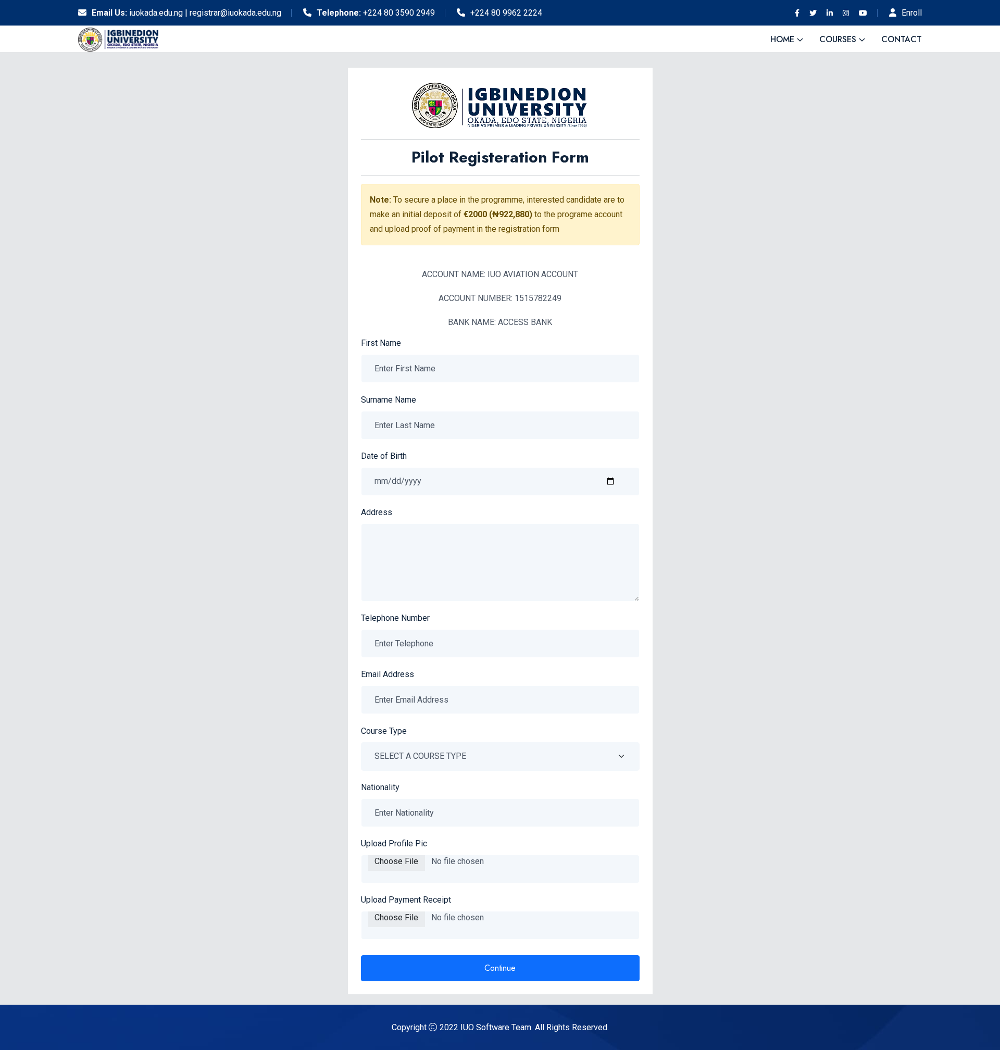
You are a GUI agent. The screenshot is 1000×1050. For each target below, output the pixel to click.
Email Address (387, 674)
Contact (901, 39)
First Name (381, 343)
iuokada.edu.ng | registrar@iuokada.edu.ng (205, 13)
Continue (500, 968)
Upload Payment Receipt (406, 900)
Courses (837, 39)
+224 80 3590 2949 (399, 13)
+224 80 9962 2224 (506, 13)
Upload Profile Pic (394, 843)
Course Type (384, 731)
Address (376, 512)
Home (782, 39)
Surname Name (388, 400)
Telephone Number (395, 618)
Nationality (380, 787)
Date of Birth (384, 456)
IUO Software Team (495, 1027)
